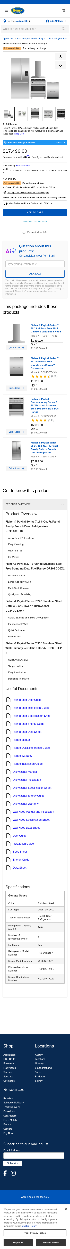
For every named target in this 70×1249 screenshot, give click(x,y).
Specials (8, 1076)
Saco (37, 1072)
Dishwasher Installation (27, 779)
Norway (39, 1063)
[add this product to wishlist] (60, 65)
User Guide (20, 835)
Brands (7, 1124)
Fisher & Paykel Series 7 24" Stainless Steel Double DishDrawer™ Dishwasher (45, 363)
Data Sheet (19, 867)
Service (7, 1072)
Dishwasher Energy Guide (29, 795)
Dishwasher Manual (25, 771)
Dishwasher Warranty (26, 803)
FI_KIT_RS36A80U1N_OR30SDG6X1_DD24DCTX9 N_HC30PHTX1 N (38, 171)
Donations (9, 1111)
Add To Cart (35, 212)
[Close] (66, 1209)
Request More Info (37, 232)
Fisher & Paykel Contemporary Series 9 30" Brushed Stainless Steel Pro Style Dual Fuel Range (45, 405)
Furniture (8, 1063)
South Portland (43, 1068)
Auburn (39, 1055)
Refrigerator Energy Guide (28, 723)
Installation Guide (23, 843)
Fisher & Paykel (23, 165)
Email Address (11, 1150)
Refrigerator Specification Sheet (32, 715)
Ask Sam (35, 273)
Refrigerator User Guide (27, 699)
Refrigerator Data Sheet (27, 731)
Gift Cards (9, 1081)
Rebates (8, 1098)
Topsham (40, 1059)
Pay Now (8, 1133)
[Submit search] (63, 29)
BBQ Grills (9, 1059)
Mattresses (9, 1068)
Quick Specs (14, 347)
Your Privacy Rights (35, 1233)
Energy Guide (21, 859)
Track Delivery (11, 1107)
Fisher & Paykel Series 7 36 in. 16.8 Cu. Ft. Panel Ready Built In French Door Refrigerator (45, 447)
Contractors (9, 1115)
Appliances (8, 38)
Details (59, 142)
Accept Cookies (50, 1242)
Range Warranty (22, 755)
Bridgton (40, 1076)
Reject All (18, 1242)
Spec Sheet (20, 851)
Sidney (38, 1081)
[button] (6, 11)
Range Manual (22, 739)
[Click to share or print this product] (60, 56)
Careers (7, 1128)
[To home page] (17, 10)
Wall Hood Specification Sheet (31, 819)
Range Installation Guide (28, 763)
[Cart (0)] (64, 11)
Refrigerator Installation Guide (31, 707)
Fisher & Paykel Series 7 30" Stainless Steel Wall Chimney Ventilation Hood (46, 328)
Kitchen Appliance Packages (31, 38)
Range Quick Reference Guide (31, 747)
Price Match (10, 1120)
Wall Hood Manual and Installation (33, 811)
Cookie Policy (29, 1226)
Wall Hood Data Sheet (26, 827)
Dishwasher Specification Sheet (32, 787)
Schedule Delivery (13, 1102)
